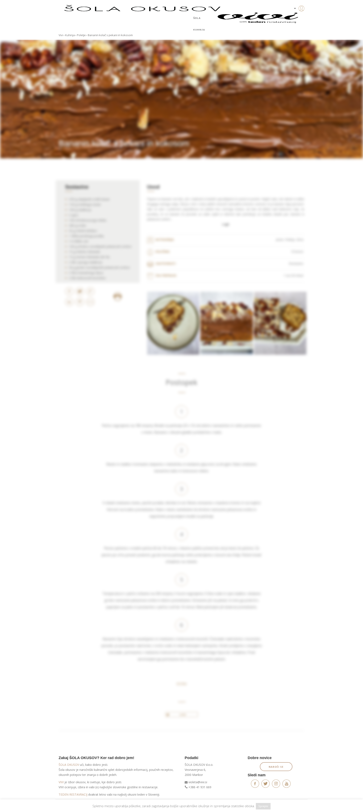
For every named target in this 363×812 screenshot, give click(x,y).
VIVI (61, 782)
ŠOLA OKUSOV (69, 765)
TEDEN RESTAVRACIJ (73, 794)
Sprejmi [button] (263, 806)
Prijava (295, 17)
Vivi (61, 35)
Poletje (81, 35)
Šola (197, 18)
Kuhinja (199, 30)
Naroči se (276, 766)
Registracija (295, 23)
